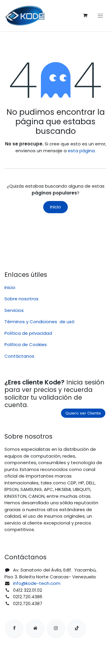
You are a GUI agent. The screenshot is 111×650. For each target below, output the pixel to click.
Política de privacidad (28, 333)
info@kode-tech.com (36, 583)
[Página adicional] (35, 628)
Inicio (55, 207)
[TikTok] (77, 628)
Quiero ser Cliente (83, 413)
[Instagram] (56, 628)
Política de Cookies (25, 344)
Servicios (14, 310)
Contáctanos (19, 356)
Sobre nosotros (21, 299)
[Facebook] (14, 628)
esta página (81, 150)
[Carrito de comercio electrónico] (85, 15)
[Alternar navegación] (100, 15)
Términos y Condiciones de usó (39, 321)
